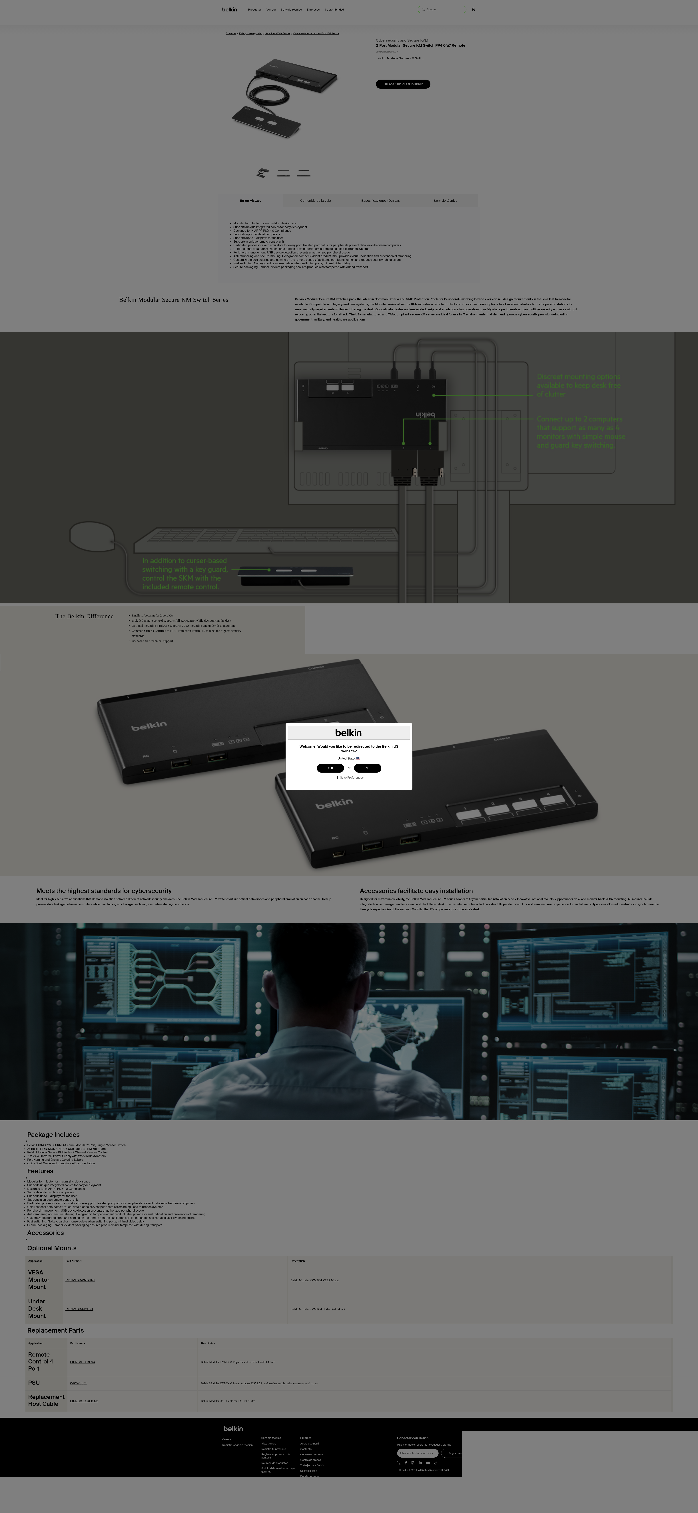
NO (368, 768)
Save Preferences (352, 777)
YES (330, 768)
